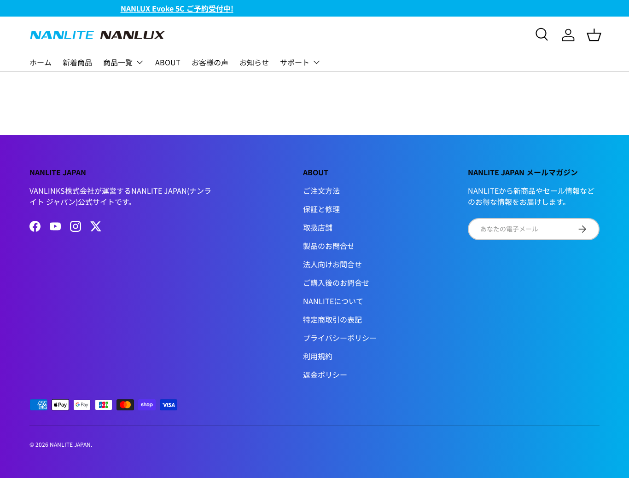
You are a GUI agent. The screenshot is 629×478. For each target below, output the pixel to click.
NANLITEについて (333, 300)
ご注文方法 (321, 190)
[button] (594, 35)
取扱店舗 (317, 227)
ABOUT (168, 62)
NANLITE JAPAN (70, 444)
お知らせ (254, 62)
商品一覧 (118, 62)
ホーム (40, 62)
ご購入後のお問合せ (336, 282)
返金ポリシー (325, 374)
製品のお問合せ (329, 245)
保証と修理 (321, 208)
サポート (294, 62)
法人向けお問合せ (332, 264)
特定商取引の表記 (332, 319)
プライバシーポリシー (340, 337)
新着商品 (77, 62)
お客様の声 (210, 62)
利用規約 (317, 356)
